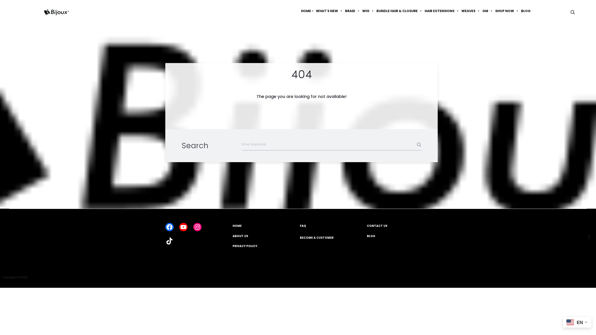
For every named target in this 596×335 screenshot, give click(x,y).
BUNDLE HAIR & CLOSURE (397, 11)
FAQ (303, 226)
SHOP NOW (504, 11)
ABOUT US (240, 236)
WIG (365, 11)
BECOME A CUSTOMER (317, 238)
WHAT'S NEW (327, 11)
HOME (237, 226)
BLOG (526, 11)
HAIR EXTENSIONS (439, 11)
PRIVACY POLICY (245, 246)
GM (485, 11)
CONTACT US (377, 226)
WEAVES (468, 11)
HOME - (307, 11)
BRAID (350, 11)
